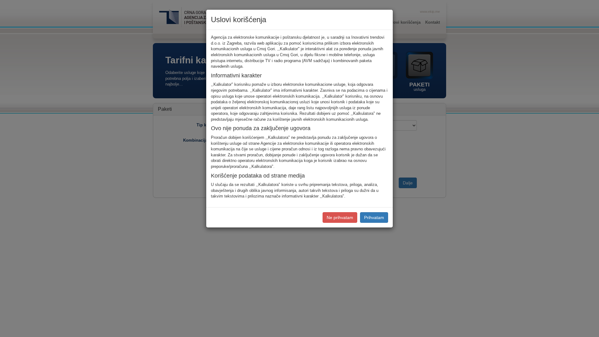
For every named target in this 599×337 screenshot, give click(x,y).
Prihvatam (374, 217)
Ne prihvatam (340, 217)
